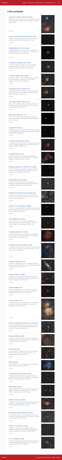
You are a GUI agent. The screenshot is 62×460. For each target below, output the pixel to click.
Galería (24, 2)
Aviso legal (48, 457)
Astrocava (5, 3)
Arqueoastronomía (39, 2)
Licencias (58, 457)
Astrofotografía (48, 2)
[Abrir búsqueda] (58, 2)
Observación (31, 2)
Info (54, 2)
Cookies (53, 457)
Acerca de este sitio (41, 457)
